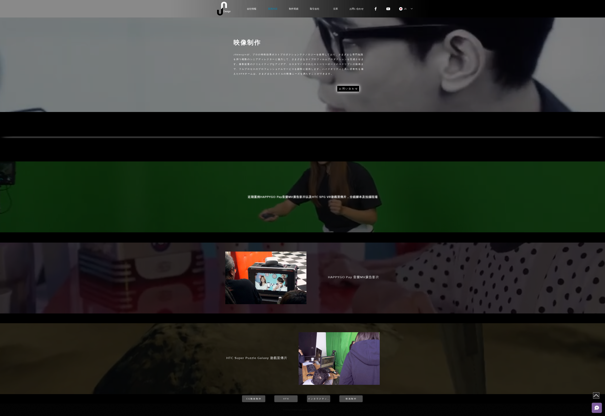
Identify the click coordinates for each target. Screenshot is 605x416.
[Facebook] (375, 8)
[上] (596, 395)
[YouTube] (388, 8)
